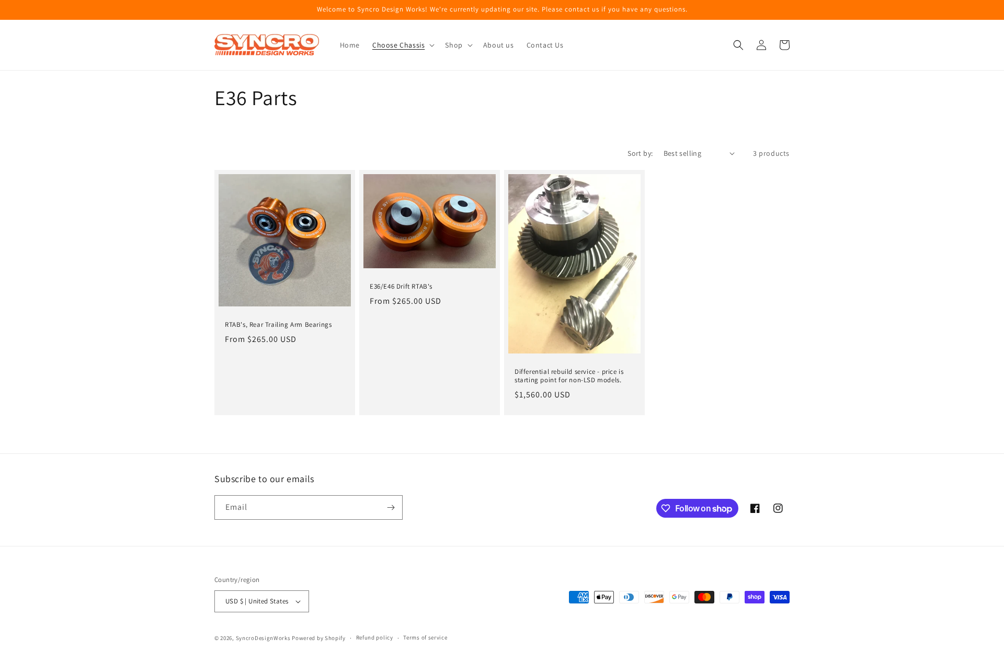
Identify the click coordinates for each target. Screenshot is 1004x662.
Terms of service (425, 637)
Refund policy (374, 637)
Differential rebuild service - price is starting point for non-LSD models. (569, 376)
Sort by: (640, 153)
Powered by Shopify (319, 638)
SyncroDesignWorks (263, 638)
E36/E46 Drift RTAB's (401, 286)
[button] (402, 45)
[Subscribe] (390, 507)
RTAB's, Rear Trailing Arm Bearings (278, 325)
